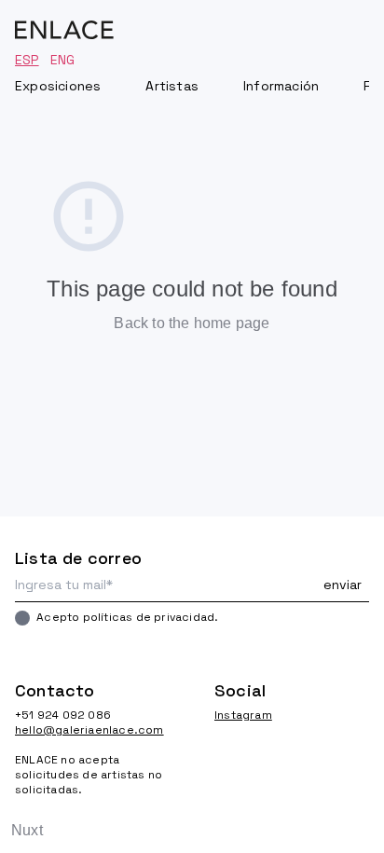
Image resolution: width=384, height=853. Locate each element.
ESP (27, 59)
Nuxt (27, 830)
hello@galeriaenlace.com (89, 729)
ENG (62, 59)
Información (281, 85)
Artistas (172, 85)
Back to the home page (191, 323)
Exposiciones (58, 85)
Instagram (243, 715)
